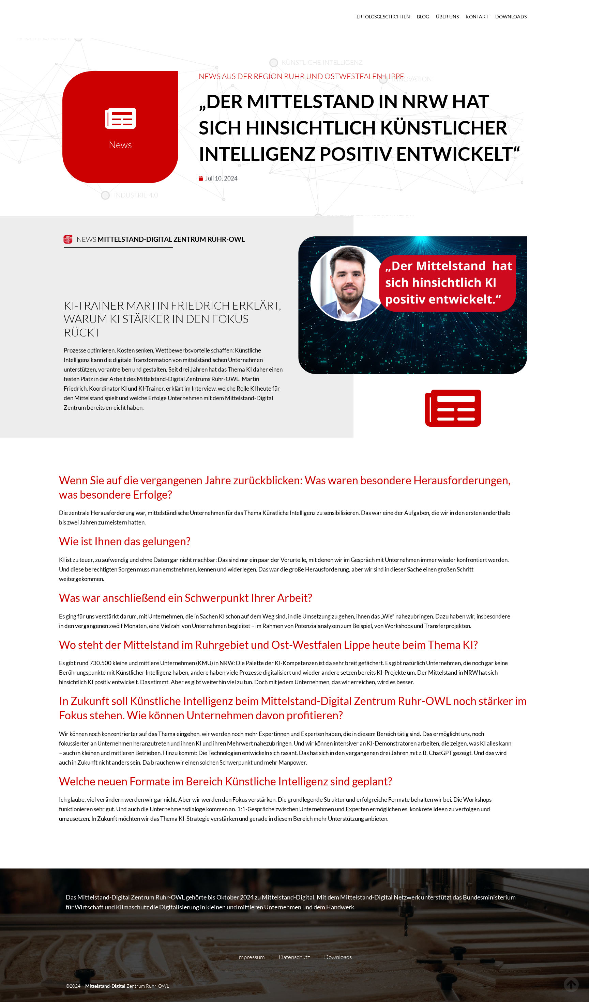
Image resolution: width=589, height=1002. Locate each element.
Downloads (511, 16)
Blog (423, 16)
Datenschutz (294, 956)
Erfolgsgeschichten (383, 16)
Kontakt (477, 16)
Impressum (251, 956)
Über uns (447, 16)
